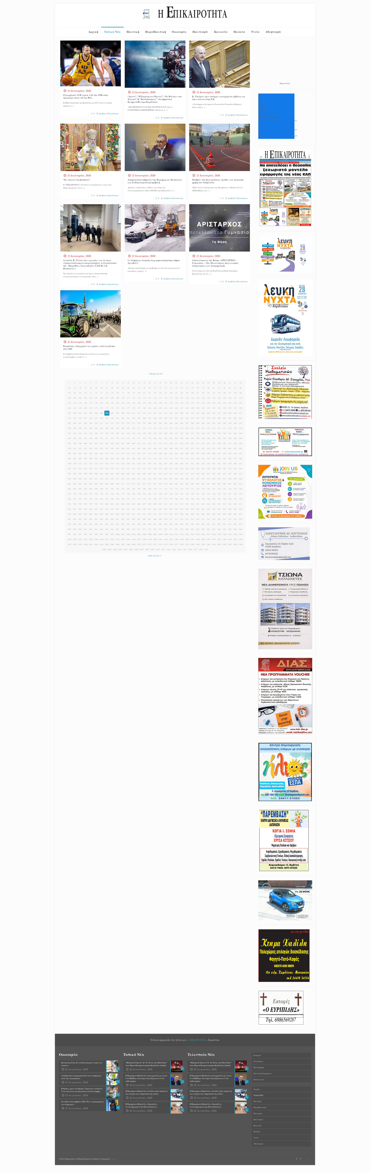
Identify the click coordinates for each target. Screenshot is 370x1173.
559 (229, 463)
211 (133, 413)
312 (144, 428)
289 (197, 423)
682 (181, 483)
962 (90, 529)
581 (171, 468)
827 (74, 509)
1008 (160, 534)
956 (235, 524)
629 (74, 478)
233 (74, 418)
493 (229, 453)
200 (74, 413)
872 (138, 514)
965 (106, 529)
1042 (166, 539)
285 (176, 423)
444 (144, 448)
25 (198, 382)
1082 (203, 544)
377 (138, 438)
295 (229, 423)
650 (187, 478)
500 (90, 458)
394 (229, 438)
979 (181, 529)
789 (224, 499)
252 (176, 418)
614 (171, 473)
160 (213, 403)
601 (101, 473)
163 (229, 403)
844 (165, 509)
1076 (171, 544)
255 (192, 418)
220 (181, 413)
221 (187, 413)
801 (112, 504)
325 (213, 428)
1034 (123, 539)
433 (85, 448)
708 (144, 488)
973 (149, 529)
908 (155, 519)
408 (128, 443)
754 (213, 494)
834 (112, 509)
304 (101, 428)
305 (106, 428)
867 (112, 514)
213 (144, 413)
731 (90, 494)
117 (160, 398)
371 (106, 438)
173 (106, 408)
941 (155, 524)
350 (171, 433)
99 (241, 393)
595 (69, 473)
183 (160, 408)
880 (181, 514)
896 (90, 519)
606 (128, 473)
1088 (235, 544)
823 (229, 504)
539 (122, 463)
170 (90, 408)
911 (171, 519)
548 (171, 463)
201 (80, 413)
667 (101, 483)
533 (90, 463)
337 (101, 433)
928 (85, 524)
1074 (160, 544)
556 (213, 463)
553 (197, 463)
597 (80, 473)
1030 (102, 539)
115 (149, 398)
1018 (214, 534)
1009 (166, 534)
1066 (118, 544)
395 (235, 438)
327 (224, 428)
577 (149, 468)
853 (213, 509)
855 (224, 509)
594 (240, 468)
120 (176, 398)
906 (144, 519)
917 (203, 519)
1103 (174, 549)
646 (165, 478)
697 (85, 488)
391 (213, 438)
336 (96, 433)
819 (208, 504)
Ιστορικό (257, 1055)
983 (203, 529)
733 (101, 494)
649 (181, 478)
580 (165, 468)
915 (192, 519)
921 (224, 519)
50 (155, 387)
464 (74, 453)
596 (74, 473)
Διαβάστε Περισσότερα (109, 113)
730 (85, 494)
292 (213, 423)
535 (101, 463)
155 (187, 403)
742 (149, 494)
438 (112, 448)
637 (117, 478)
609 (144, 473)
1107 (195, 549)
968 (122, 529)
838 (133, 509)
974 (155, 529)
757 (229, 494)
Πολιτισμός (258, 1119)
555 (208, 463)
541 (133, 463)
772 (133, 499)
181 (149, 408)
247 (149, 418)
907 (149, 519)
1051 (214, 539)
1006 (150, 534)
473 (122, 453)
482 (171, 453)
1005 (144, 534)
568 (101, 468)
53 (171, 387)
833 (106, 509)
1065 (112, 544)
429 (240, 443)
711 (160, 488)
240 (112, 418)
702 (112, 488)
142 (117, 403)
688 (213, 483)
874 (149, 514)
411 (144, 443)
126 (208, 398)
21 (176, 382)
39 (96, 387)
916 (197, 519)
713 (171, 488)
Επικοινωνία (259, 1079)
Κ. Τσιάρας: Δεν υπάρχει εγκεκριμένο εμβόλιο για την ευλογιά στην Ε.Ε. (218, 98)
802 (117, 504)
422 (203, 443)
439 (117, 448)
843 (160, 509)
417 (176, 443)
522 (208, 458)
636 (112, 478)
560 (235, 463)
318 (176, 428)
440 (122, 448)
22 (182, 382)
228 (224, 413)
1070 (139, 544)
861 (80, 514)
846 (176, 509)
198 (240, 408)
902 (122, 519)
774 (144, 499)
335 (90, 433)
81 (144, 393)
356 (203, 433)
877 (165, 514)
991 (69, 534)
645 (160, 478)
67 (70, 393)
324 (208, 428)
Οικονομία (258, 1113)
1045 (182, 539)
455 (203, 448)
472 (117, 453)
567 (96, 468)
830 (90, 509)
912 (176, 519)
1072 (150, 544)
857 (235, 509)
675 (144, 483)
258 (208, 418)
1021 (230, 534)
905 (138, 519)
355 (197, 433)
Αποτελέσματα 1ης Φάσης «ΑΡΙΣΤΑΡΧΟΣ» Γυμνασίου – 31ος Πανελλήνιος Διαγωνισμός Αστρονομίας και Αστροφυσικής (215, 263)
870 (128, 514)
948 (192, 524)
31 (230, 382)
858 (240, 509)
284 (171, 423)
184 (165, 408)
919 (213, 519)
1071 (144, 544)
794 (74, 504)
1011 (176, 534)
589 (213, 468)
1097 (142, 549)
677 (155, 483)
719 (203, 488)
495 (240, 453)
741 (144, 494)
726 (240, 488)
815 (187, 504)
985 (213, 529)
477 (144, 453)
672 (128, 483)
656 (219, 478)
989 (235, 529)
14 (139, 382)
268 (85, 423)
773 (138, 499)
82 (150, 393)
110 (122, 398)
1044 (176, 539)
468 (96, 453)
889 (229, 514)
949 (197, 524)
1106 (190, 549)
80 (139, 393)
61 (214, 387)
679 (165, 483)
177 (128, 408)
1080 (192, 544)
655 (213, 478)
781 (181, 499)
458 (219, 448)
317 (171, 428)
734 (106, 494)
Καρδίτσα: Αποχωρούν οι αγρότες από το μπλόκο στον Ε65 (89, 347)
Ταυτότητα (258, 1061)
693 (240, 483)
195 (224, 408)
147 (144, 403)
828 (80, 509)
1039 (150, 539)
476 (138, 453)
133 (69, 403)
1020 (225, 534)
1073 (155, 544)
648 (176, 478)
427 (229, 443)
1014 (192, 534)
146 (138, 403)
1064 (107, 544)
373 (117, 438)
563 (74, 468)
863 (90, 514)
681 (176, 483)
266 (74, 423)
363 (240, 433)
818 (203, 504)
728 (74, 494)
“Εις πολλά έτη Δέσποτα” (76, 179)
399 (80, 443)
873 (144, 514)
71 (91, 393)
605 (122, 473)
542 (138, 463)
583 (181, 468)
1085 (219, 544)
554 (203, 463)
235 (85, 418)
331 (69, 433)
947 (187, 524)
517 (181, 458)
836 (122, 509)
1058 (75, 544)
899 (106, 519)
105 (96, 398)
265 (69, 423)
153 (176, 403)
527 (235, 458)
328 (229, 428)
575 (138, 468)
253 (181, 418)
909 (160, 519)
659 (235, 478)
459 (224, 448)
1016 (203, 534)
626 (235, 473)
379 (149, 438)
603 (112, 473)
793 (69, 504)
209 (122, 413)
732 (96, 494)
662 (74, 483)
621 (208, 473)
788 (219, 499)
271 (101, 423)
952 (213, 524)
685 (197, 483)
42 (112, 387)
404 (106, 443)
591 (224, 468)
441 (128, 448)
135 (80, 403)
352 (181, 433)
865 (101, 514)
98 (235, 393)
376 (133, 438)
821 (219, 504)
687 (208, 483)
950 (203, 524)
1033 (118, 539)
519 (192, 458)
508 (133, 458)
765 (96, 499)
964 (101, 529)
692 (235, 483)
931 (101, 524)
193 (213, 408)
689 (219, 483)
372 (112, 438)
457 (213, 448)
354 (192, 433)
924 (240, 519)
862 (85, 514)
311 (138, 428)
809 (155, 504)
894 (80, 519)
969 (128, 529)
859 (69, 514)
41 (107, 387)
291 (208, 423)
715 (181, 488)
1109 (206, 549)
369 (96, 438)
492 (224, 453)
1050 (209, 539)
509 (138, 458)
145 (133, 403)
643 (149, 478)
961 (85, 529)
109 (117, 398)
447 (160, 448)
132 (240, 398)
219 (176, 413)
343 (133, 433)
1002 (128, 534)
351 (176, 433)
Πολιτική (257, 1101)
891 (240, 514)
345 (144, 433)
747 (176, 494)
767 (106, 499)
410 (138, 443)
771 (128, 499)
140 (106, 403)
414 (160, 443)
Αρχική (257, 1089)
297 (240, 423)
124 (197, 398)
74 (107, 393)
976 (165, 529)
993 (80, 534)
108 (112, 398)
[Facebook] (296, 1158)
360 (224, 433)
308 (122, 428)
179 (138, 408)
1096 (136, 549)
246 (144, 418)
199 (69, 413)
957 (240, 524)
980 (187, 529)
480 (160, 453)
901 (117, 519)
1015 (198, 534)
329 (235, 428)
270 (96, 423)
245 (138, 418)
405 (112, 443)
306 (112, 428)
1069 (134, 544)
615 (176, 473)
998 (106, 534)
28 (214, 382)
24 (193, 382)
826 (69, 509)
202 (85, 413)
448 (165, 448)
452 (187, 448)
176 (122, 408)
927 (80, 524)
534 (96, 463)
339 (112, 433)
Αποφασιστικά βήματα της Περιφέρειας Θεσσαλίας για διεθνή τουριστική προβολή (155, 181)
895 (85, 519)
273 (112, 423)
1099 (152, 549)
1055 (235, 539)
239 (106, 418)
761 (74, 499)
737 (122, 494)
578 (155, 468)
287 (187, 423)
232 (69, 418)
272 (106, 423)
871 (133, 514)
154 (181, 403)
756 (224, 494)
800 (106, 504)
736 (117, 494)
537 (112, 463)
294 (224, 423)
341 (122, 433)
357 (208, 433)
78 (128, 393)
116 (155, 398)
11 (123, 382)
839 (138, 509)
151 (165, 403)
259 (213, 418)
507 (128, 458)
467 (90, 453)
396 (240, 438)
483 (176, 453)
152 (171, 403)
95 (219, 393)
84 (160, 393)
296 (235, 423)
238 (101, 418)
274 (117, 423)
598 (85, 473)
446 (155, 448)
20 (171, 382)
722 (219, 488)
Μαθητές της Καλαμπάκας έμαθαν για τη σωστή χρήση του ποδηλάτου (217, 181)
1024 (69, 539)
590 (219, 468)
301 (85, 428)
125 (203, 398)
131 (235, 398)
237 (96, 418)
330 (240, 428)
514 (165, 458)
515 (171, 458)
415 (165, 443)
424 (213, 443)
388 (197, 438)
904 (133, 519)
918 (208, 519)
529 (69, 463)
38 (91, 387)
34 (70, 387)
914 (187, 519)
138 (96, 403)
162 (224, 403)
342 (128, 433)
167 (74, 408)
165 (240, 403)
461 (235, 448)
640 (133, 478)
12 (128, 382)
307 (117, 428)
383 (171, 438)
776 (155, 499)
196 (229, 408)
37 (86, 387)
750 (192, 494)
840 (144, 509)
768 (112, 499)
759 (240, 494)
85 (166, 393)
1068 (128, 544)
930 (96, 524)
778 (165, 499)
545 (155, 463)
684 (192, 483)
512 (155, 458)
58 (198, 387)
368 (90, 438)
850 (197, 509)
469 (101, 453)
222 (192, 413)
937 (133, 524)
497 (74, 458)
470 (106, 453)
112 (133, 398)
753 (208, 494)
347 (155, 433)
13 (134, 382)
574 (133, 468)
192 (208, 408)
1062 (96, 544)
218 (171, 413)
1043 (171, 539)
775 (149, 499)
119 (171, 398)
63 (225, 387)
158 (203, 403)
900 (112, 519)
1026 (80, 539)
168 (80, 408)
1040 (155, 539)
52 (166, 387)
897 (96, 519)
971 (138, 529)
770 (122, 499)
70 (86, 393)
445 (149, 448)
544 (149, 463)
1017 (209, 534)
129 (224, 398)
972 (144, 529)
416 (171, 443)
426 (224, 443)
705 (128, 488)
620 (203, 473)
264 (240, 418)
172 (101, 408)
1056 (241, 539)
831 (96, 509)
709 (149, 488)
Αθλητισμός (258, 1143)
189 (192, 408)
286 (181, 423)
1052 (219, 539)
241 (117, 418)
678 (160, 483)
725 (235, 488)
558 (224, 463)
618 (192, 473)
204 (96, 413)
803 (122, 504)
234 (80, 418)
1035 (128, 539)
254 (187, 418)
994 (85, 534)
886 (213, 514)
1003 (134, 534)
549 (176, 463)
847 (181, 509)
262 (229, 418)
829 (85, 509)
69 (80, 393)
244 (133, 418)
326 (219, 428)
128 (219, 398)
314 (155, 428)
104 (90, 398)
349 (165, 433)
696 (80, 488)
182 (155, 408)
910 (165, 519)
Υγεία (256, 1137)
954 (224, 524)
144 (128, 403)
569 (106, 468)
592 (229, 468)
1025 (75, 539)
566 (90, 468)
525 (224, 458)
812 (171, 504)
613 (165, 473)
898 (101, 519)
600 (96, 473)
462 (240, 448)
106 (101, 398)
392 (219, 438)
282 (160, 423)
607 (133, 473)
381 (160, 438)
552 (192, 463)
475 (133, 453)
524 (219, 458)
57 (193, 387)
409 (133, 443)
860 (74, 514)
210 (128, 413)
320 (187, 428)
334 (85, 433)
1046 (187, 539)
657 (224, 478)
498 (80, 458)
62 (219, 387)
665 (90, 483)
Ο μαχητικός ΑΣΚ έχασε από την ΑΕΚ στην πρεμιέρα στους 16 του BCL (85, 96)
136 (85, 403)
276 (128, 423)
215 (155, 413)
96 (225, 393)
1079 (187, 544)
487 (197, 453)
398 (74, 443)
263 (235, 418)
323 (203, 428)
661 (69, 483)
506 (122, 458)
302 (90, 428)
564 (80, 468)
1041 (160, 539)
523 (213, 458)
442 (133, 448)
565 (85, 468)
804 (128, 504)
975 (160, 529)
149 (155, 403)
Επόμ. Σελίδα (153, 555)
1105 (184, 549)
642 (144, 478)
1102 (168, 549)
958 (69, 529)
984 (208, 529)
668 (106, 483)
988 (229, 529)
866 (106, 514)
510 (144, 458)
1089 (241, 544)
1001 (123, 534)
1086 (225, 544)
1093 (120, 549)
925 (69, 524)
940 (149, 524)
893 (74, 519)
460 (229, 448)
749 (187, 494)
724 (229, 488)
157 (197, 403)
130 (229, 398)
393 (224, 438)
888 (224, 514)
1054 (230, 539)
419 (187, 443)
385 (181, 438)
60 (209, 387)
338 (106, 433)
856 (229, 509)
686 (203, 483)
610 (149, 473)
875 (155, 514)
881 (187, 514)
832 (101, 509)
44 (123, 387)
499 (85, 458)
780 (176, 499)
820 (213, 504)
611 (155, 473)
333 (80, 433)
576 (144, 468)
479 (155, 453)
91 (198, 393)
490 (213, 453)
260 (219, 418)
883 (197, 514)
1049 (203, 539)
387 (192, 438)
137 (90, 403)
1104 (179, 549)
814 (181, 504)
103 (85, 398)
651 (192, 478)
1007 (155, 534)
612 (160, 473)
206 (106, 413)
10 (118, 382)
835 (117, 509)
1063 (102, 544)
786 (208, 499)
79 (134, 393)
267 (80, 423)
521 (203, 458)
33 (241, 382)
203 (90, 413)
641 (138, 478)
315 (160, 428)
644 (155, 478)
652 (197, 478)
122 (187, 398)
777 (160, 499)
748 (181, 494)
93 (209, 393)
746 (171, 494)
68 (75, 393)
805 (133, 504)
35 (75, 387)
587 (203, 468)
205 (101, 413)
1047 (192, 539)
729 (80, 494)
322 (197, 428)
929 (90, 524)
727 (69, 494)
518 (187, 458)
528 (240, 458)
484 (181, 453)
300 (80, 428)
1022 (235, 534)
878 (171, 514)
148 (149, 403)
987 (224, 529)
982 (197, 529)
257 (203, 418)
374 (122, 438)
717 (192, 488)
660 (240, 478)
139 (101, 403)
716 (187, 488)
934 (117, 524)
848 (187, 509)
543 (144, 463)
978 (176, 529)
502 (101, 458)
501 (96, 458)
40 (102, 387)
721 (213, 488)
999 (112, 534)
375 (128, 438)
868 (117, 514)
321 (192, 428)
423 (208, 443)
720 (208, 488)
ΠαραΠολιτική (260, 1107)
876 (160, 514)
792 (240, 499)
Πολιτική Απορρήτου (262, 1073)
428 (235, 443)
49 (150, 387)
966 (112, 529)
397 (69, 443)
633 (96, 478)
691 (229, 483)
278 (138, 423)
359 (219, 433)
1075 (166, 544)
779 (171, 499)
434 (90, 448)
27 (209, 382)
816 (192, 504)
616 (181, 473)
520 (197, 458)
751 (197, 494)
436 (101, 448)
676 (149, 483)
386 (187, 438)
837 (128, 509)
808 (149, 504)
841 (149, 509)
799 (101, 504)
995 (90, 534)
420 (192, 443)
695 (74, 488)
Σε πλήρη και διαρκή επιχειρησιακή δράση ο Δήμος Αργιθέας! (154, 262)
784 (197, 499)
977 (171, 529)
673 (133, 483)
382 (165, 438)
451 (181, 448)
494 (235, 453)
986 (219, 529)
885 (208, 514)
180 (144, 408)
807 (144, 504)
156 (192, 403)
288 (192, 423)
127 (213, 398)
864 (96, 514)
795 (80, 504)
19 (166, 382)
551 (187, 463)
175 (117, 408)
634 (101, 478)
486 (192, 453)
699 (96, 488)
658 (229, 478)
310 (133, 428)
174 (112, 408)
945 (176, 524)
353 (187, 433)
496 (69, 458)
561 (240, 463)
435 (96, 448)
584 (187, 468)
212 (138, 413)
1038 (144, 539)
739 (133, 494)
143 (122, 403)
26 (203, 382)
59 (203, 387)
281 (155, 423)
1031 (107, 539)
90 (193, 393)
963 (96, 529)
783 (192, 499)
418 (181, 443)
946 (181, 524)
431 (74, 448)
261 (224, 418)
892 (69, 519)
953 (219, 524)
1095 (131, 549)
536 (106, 463)
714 (176, 488)
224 (203, 413)
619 (197, 473)
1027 (86, 539)
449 (171, 448)
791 (235, 499)
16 (150, 382)
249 (160, 418)
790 (229, 499)
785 (203, 499)
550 (181, 463)
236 (90, 418)
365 (74, 438)
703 (117, 488)
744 (160, 494)
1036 (134, 539)
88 (182, 393)
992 (74, 534)
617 (187, 473)
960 (80, 529)
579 (160, 468)
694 (69, 488)
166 (69, 408)
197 (235, 408)
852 (208, 509)
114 (144, 398)
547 (165, 463)
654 (208, 478)
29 (219, 382)
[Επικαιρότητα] (185, 15)
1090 (104, 549)
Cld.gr (113, 1159)
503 (106, 458)
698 (90, 488)
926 (74, 524)
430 (69, 448)
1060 (86, 544)
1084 (214, 544)
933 (112, 524)
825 (240, 504)
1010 (171, 534)
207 (112, 413)
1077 (176, 544)
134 (74, 403)
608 (138, 473)
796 (85, 504)
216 (160, 413)
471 (112, 453)
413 (155, 443)
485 (187, 453)
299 (74, 428)
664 (85, 483)
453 (192, 448)
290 (203, 423)
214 (149, 413)
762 (80, 499)
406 (117, 443)
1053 (225, 539)
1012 (182, 534)
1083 (209, 544)
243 (128, 418)
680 (171, 483)
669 (112, 483)
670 (117, 483)
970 (133, 529)
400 (85, 443)
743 (155, 494)
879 (176, 514)
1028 (91, 539)
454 (197, 448)
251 (171, 418)
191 (203, 408)
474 (128, 453)
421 (197, 443)
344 (138, 433)
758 (235, 494)
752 (203, 494)
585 (192, 468)
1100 (158, 549)
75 (112, 393)
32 (235, 382)
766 (101, 499)
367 (85, 438)
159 (208, 403)
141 (112, 403)
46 (134, 387)
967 (117, 529)
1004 (139, 534)
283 (165, 423)
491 (219, 453)
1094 (126, 549)
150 (160, 403)
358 (213, 433)
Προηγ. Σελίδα (156, 373)
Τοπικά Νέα (258, 1095)
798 (96, 504)
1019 (219, 534)
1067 (123, 544)
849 (192, 509)
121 (181, 398)
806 (138, 504)
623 (219, 473)
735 (112, 494)
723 (224, 488)
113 (138, 398)
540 (128, 463)
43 (118, 387)
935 (122, 524)
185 (171, 408)
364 (69, 438)
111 (128, 398)
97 (230, 393)
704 (122, 488)
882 (192, 514)
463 (69, 453)
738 (128, 494)
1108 (200, 549)
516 (176, 458)
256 (197, 418)
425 (219, 443)
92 (203, 393)
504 (112, 458)
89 (187, 393)
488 (203, 453)
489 (208, 453)
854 (219, 509)
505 (117, 458)
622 (213, 473)
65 (235, 387)
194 (219, 408)
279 (144, 423)
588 (208, 468)
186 (176, 408)
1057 (69, 544)
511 (149, 458)
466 (85, 453)
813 (176, 504)
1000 (118, 534)
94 (214, 393)
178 (133, 408)
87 (176, 393)
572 (122, 468)
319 (181, 428)
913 (181, 519)
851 (203, 509)
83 (155, 393)
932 (106, 524)
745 (165, 494)
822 (224, 504)
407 (122, 443)
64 (230, 387)
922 (229, 519)
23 (187, 382)
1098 (147, 549)
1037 (139, 539)
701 (106, 488)
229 (229, 413)
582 (176, 468)
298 (69, 428)
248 (155, 418)
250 (165, 418)
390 (208, 438)
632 (90, 478)
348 (160, 433)
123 (192, 398)
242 (122, 418)
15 (144, 382)
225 (208, 413)
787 (213, 499)
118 (165, 398)
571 (117, 468)
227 (219, 413)
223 (197, 413)
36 (80, 387)
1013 (187, 534)
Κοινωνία (257, 1125)
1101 (163, 549)
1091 (110, 549)
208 (117, 413)
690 (224, 483)
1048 (198, 539)
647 (171, 478)
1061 (91, 544)
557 (219, 463)
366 (80, 438)
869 (122, 514)
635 (106, 478)
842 (155, 509)
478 (149, 453)
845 (171, 509)
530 (74, 463)
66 (241, 387)
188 (187, 408)
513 (160, 458)
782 (187, 499)
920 (219, 519)
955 (229, 524)
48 (144, 387)
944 (171, 524)
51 (160, 387)
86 (171, 393)
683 (187, 483)
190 (197, 408)
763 (85, 499)
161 (219, 403)
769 (117, 499)
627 (240, 473)
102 (80, 398)
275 (122, 423)
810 (160, 504)
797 (90, 504)
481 (165, 453)
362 (235, 433)
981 (192, 529)
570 (112, 468)
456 (208, 448)
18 (160, 382)
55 (182, 387)
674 (138, 483)
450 (176, 448)
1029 (96, 539)
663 (80, 483)
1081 (198, 544)
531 (80, 463)
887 (219, 514)
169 (85, 408)
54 (176, 387)
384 (176, 438)
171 (96, 408)
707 (138, 488)
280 (149, 423)
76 (118, 393)
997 (101, 534)
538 (117, 463)
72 (96, 393)
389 (203, 438)
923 (235, 519)
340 (117, 433)
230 (235, 413)
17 (155, 382)
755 (219, 494)
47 (139, 387)
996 (96, 534)
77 (123, 393)
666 (96, 483)
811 (165, 504)
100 (69, 398)
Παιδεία (257, 1131)
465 (80, 453)
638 (122, 478)
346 (149, 433)
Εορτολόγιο (285, 83)
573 (128, 468)
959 (74, 529)
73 (102, 393)
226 (213, 413)
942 (160, 524)
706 (133, 488)
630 (80, 478)
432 (80, 448)
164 (235, 403)
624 (224, 473)
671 (122, 483)
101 (74, 398)
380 (155, 438)
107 (106, 398)
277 (133, 423)
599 (90, 473)
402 (96, 443)
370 (101, 438)
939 (144, 524)
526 (229, 458)
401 (90, 443)
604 (117, 473)
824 (235, 504)
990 (240, 529)
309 (128, 428)
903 (128, 519)
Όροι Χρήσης (259, 1067)
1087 (230, 544)
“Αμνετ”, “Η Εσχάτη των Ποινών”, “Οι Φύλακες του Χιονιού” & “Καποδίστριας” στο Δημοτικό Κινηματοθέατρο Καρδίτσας (155, 99)
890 (235, 514)
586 (197, 468)
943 (165, 524)
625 (229, 473)
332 (74, 433)
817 (197, 504)
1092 (115, 549)
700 (101, 488)
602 (106, 473)
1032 (112, 539)
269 (90, 423)
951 (208, 524)
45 (128, 387)
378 (144, 438)
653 (203, 478)
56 (187, 387)
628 (69, 478)
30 (225, 382)
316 (165, 428)
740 (138, 494)
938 (138, 524)
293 (219, 423)
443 (138, 448)
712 (165, 488)
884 (203, 514)
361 (229, 433)
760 (69, 499)
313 (149, 428)
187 (181, 408)
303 (96, 428)
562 (69, 468)
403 (101, 443)
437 (106, 448)
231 (240, 413)
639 (128, 478)
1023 (241, 534)
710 (155, 488)
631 (85, 478)
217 (165, 413)
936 (128, 524)
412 (149, 443)
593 (235, 468)
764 (90, 499)
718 (197, 488)
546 (160, 463)
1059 (80, 544)
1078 (182, 544)
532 (85, 463)
